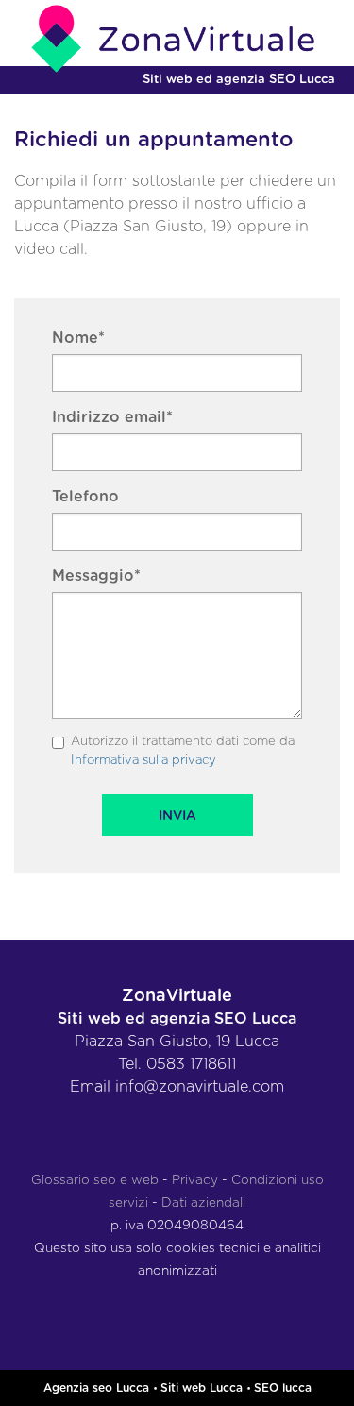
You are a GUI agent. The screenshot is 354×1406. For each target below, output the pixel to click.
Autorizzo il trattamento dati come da (183, 751)
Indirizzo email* (112, 417)
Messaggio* (96, 576)
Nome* (78, 338)
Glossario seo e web (95, 1180)
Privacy (195, 1180)
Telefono (85, 496)
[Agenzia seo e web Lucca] (177, 39)
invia (177, 815)
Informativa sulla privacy (143, 760)
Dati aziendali (203, 1203)
